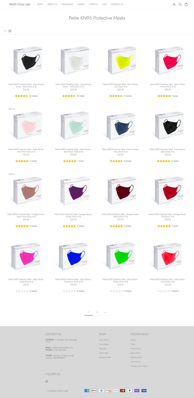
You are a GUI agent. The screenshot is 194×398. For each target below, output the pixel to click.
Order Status (104, 353)
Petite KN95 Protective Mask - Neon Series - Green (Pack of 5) (121, 280)
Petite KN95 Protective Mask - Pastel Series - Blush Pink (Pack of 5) (26, 150)
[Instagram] (47, 381)
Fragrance (67, 4)
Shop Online (104, 340)
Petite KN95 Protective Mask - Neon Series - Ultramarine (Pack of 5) (73, 280)
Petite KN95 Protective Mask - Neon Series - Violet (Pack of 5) (26, 280)
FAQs (133, 344)
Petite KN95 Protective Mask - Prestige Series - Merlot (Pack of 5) (120, 215)
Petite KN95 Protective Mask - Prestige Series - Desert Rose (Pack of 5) (26, 215)
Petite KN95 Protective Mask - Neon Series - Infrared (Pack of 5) (168, 85)
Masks (81, 4)
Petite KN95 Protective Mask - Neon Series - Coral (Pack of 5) (168, 280)
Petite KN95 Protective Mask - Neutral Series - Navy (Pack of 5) (120, 150)
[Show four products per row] (10, 31)
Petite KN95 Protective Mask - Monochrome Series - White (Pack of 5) (73, 85)
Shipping (102, 348)
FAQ (104, 4)
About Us (52, 4)
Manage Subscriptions (139, 366)
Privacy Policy (136, 348)
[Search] (180, 4)
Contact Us (117, 4)
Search (133, 340)
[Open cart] (186, 4)
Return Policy (135, 353)
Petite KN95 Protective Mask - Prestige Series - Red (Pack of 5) (168, 215)
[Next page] (105, 312)
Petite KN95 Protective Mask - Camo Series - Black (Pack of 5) (168, 150)
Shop (40, 4)
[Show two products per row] (5, 31)
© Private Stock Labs (58, 391)
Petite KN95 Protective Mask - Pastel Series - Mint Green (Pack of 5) (73, 150)
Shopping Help (105, 357)
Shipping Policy (136, 357)
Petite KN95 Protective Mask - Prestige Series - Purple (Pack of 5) (73, 215)
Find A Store (104, 344)
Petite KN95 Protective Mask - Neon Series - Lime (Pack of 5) (121, 85)
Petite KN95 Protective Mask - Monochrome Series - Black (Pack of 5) (26, 85)
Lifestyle (93, 4)
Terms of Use (135, 361)
